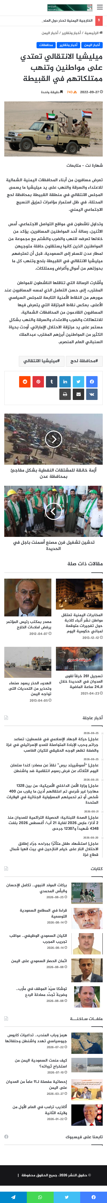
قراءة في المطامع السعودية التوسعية (43, 913)
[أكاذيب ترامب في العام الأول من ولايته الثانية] (87, 1115)
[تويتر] (78, 381)
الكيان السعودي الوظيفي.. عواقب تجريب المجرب (38, 939)
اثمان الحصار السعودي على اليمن (39, 961)
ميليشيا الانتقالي (40, 361)
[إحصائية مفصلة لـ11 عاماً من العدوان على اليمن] (87, 1089)
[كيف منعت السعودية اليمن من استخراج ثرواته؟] (87, 1065)
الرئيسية (91, 33)
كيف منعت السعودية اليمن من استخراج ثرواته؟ (41, 1063)
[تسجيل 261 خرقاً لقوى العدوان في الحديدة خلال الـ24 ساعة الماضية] (79, 659)
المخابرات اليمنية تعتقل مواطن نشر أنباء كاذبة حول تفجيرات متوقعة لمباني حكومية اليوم (82, 623)
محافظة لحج (82, 361)
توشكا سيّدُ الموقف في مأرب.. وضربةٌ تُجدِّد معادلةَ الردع (41, 992)
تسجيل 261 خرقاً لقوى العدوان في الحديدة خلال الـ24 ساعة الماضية (81, 681)
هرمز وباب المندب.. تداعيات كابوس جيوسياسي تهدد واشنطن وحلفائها (36, 1038)
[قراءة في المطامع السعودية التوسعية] (87, 918)
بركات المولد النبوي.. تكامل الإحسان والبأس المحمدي (36, 888)
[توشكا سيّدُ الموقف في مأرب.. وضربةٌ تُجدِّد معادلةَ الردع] (87, 997)
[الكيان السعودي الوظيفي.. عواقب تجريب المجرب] (87, 943)
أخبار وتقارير (71, 33)
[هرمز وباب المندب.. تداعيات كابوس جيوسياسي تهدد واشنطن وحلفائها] (87, 1043)
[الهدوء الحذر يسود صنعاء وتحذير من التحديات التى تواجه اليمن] (27, 662)
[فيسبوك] (92, 381)
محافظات (46, 45)
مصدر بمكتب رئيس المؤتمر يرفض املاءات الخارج (28, 625)
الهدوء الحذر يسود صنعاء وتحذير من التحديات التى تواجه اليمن (30, 688)
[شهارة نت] (70, 8)
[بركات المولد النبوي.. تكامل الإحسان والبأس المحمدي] (87, 893)
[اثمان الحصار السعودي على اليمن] (87, 970)
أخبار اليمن (50, 33)
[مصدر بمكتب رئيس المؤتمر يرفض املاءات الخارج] (27, 598)
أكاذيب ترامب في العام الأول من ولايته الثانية (40, 1110)
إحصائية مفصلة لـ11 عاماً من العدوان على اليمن (36, 1085)
